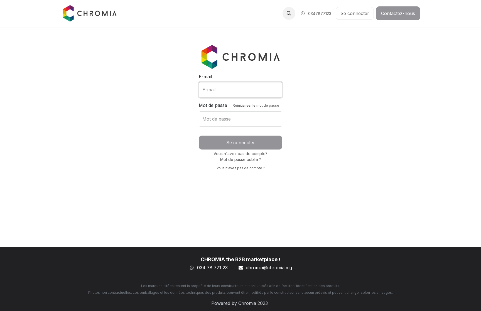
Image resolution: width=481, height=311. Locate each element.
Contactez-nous (398, 13)
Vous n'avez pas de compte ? (241, 168)
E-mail (205, 76)
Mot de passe (239, 105)
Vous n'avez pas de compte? (240, 153)
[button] (289, 13)
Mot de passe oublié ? (240, 159)
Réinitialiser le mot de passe (256, 105)
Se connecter (354, 13)
